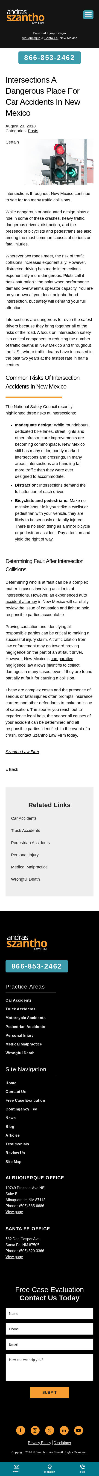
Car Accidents (24, 818)
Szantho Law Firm (49, 735)
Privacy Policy (39, 1443)
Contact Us (16, 1092)
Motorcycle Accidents (26, 1018)
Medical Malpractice (29, 867)
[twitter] (49, 1430)
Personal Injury (25, 855)
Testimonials (17, 1144)
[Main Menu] (88, 14)
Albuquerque (31, 38)
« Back (12, 769)
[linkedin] (64, 1430)
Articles (13, 1135)
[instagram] (35, 1430)
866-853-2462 (49, 57)
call (82, 1471)
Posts (33, 131)
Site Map (13, 1162)
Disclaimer (62, 1443)
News (11, 1118)
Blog (10, 1127)
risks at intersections (56, 413)
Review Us (15, 1153)
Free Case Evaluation (25, 1100)
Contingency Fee (21, 1109)
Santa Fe (51, 38)
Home (11, 1083)
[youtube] (78, 1430)
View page (14, 1212)
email (16, 1471)
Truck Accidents (25, 830)
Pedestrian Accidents (30, 842)
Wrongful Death (25, 879)
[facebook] (20, 1430)
